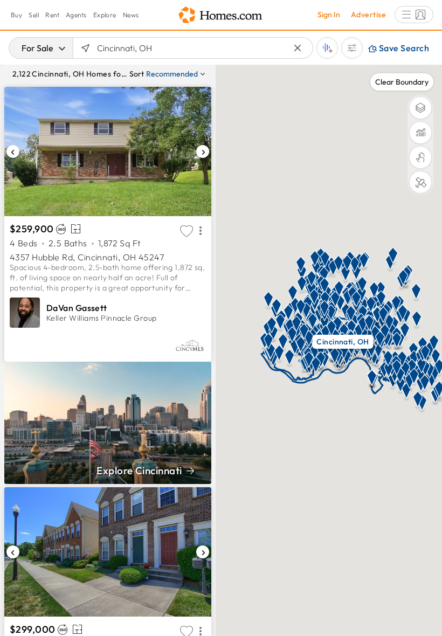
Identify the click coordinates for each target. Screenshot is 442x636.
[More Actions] (200, 231)
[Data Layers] (420, 132)
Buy (16, 15)
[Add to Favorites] (186, 231)
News (131, 15)
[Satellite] (420, 182)
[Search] (85, 48)
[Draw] (420, 157)
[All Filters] (352, 48)
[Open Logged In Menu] (414, 14)
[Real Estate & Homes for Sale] (221, 15)
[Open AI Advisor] (327, 48)
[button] (301, 304)
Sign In (328, 14)
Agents (76, 15)
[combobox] (193, 48)
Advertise (368, 14)
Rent (52, 15)
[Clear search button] (298, 48)
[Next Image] (202, 151)
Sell (34, 15)
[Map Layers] (420, 108)
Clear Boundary (402, 82)
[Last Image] (12, 151)
